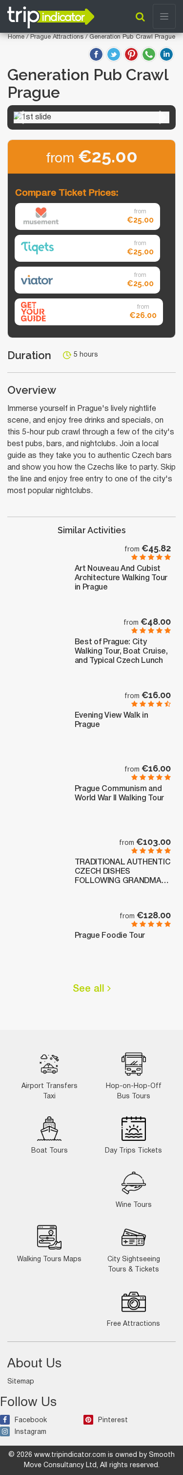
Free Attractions (133, 1324)
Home (16, 37)
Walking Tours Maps (49, 1259)
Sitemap (20, 1382)
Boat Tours (49, 1151)
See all (90, 989)
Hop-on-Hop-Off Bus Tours (134, 1091)
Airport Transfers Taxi (49, 1091)
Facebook (31, 1420)
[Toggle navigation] (164, 16)
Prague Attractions (57, 37)
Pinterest (113, 1420)
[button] (20, 117)
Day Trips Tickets (133, 1151)
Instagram (30, 1432)
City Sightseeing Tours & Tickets (133, 1264)
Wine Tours (134, 1205)
